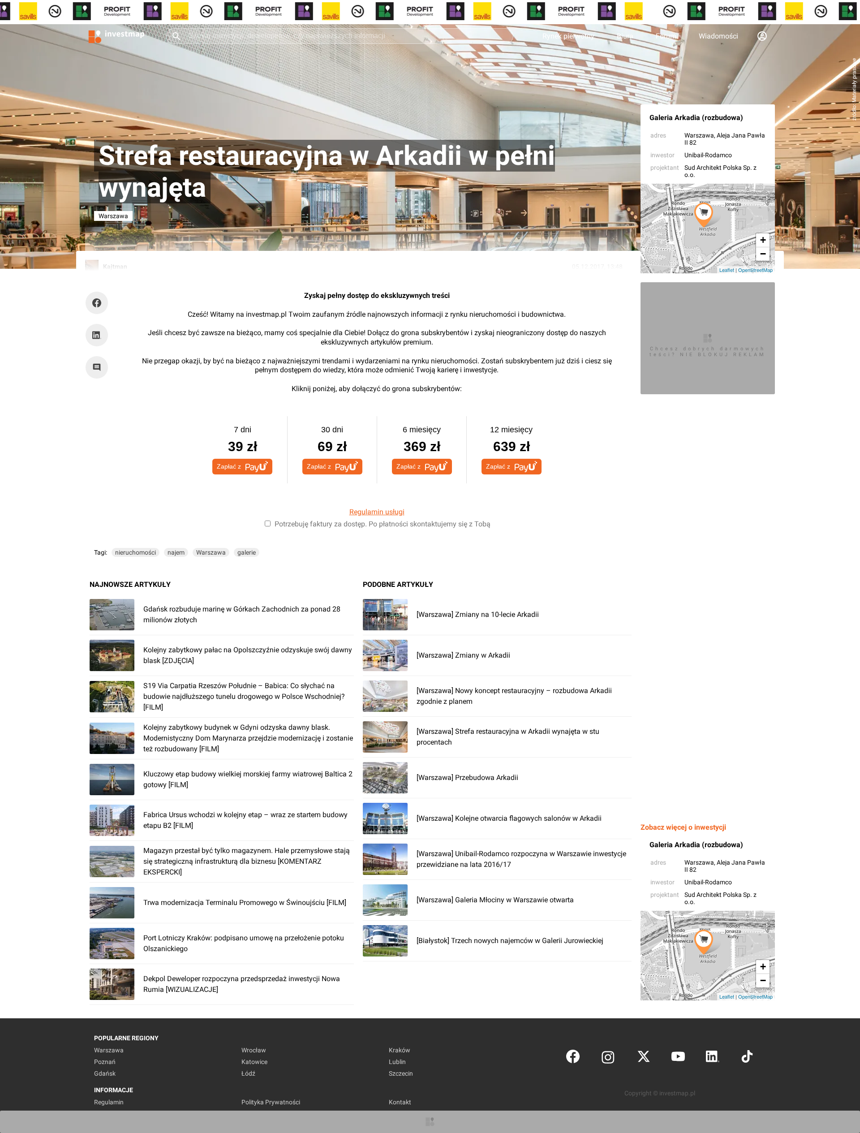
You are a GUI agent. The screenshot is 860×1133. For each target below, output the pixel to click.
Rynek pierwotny (568, 36)
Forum (666, 36)
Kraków (399, 1050)
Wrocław (253, 1050)
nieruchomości (135, 552)
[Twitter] (643, 1058)
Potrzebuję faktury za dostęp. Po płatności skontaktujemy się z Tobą (382, 524)
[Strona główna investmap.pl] (116, 36)
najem (176, 552)
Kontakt (400, 1102)
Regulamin (109, 1102)
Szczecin (401, 1073)
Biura (625, 36)
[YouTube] (678, 1058)
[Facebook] (573, 1058)
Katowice (254, 1061)
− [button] (763, 253)
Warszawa (699, 135)
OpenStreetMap (755, 269)
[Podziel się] (99, 302)
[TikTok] (747, 1058)
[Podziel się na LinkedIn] (96, 335)
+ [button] (763, 240)
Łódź (248, 1073)
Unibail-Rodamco (708, 155)
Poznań (105, 1061)
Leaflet (726, 269)
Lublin (397, 1061)
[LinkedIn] (712, 1058)
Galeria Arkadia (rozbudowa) (696, 117)
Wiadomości (718, 36)
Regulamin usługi (376, 512)
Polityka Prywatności (270, 1102)
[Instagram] (608, 1058)
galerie (246, 552)
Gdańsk (105, 1073)
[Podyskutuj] (99, 367)
